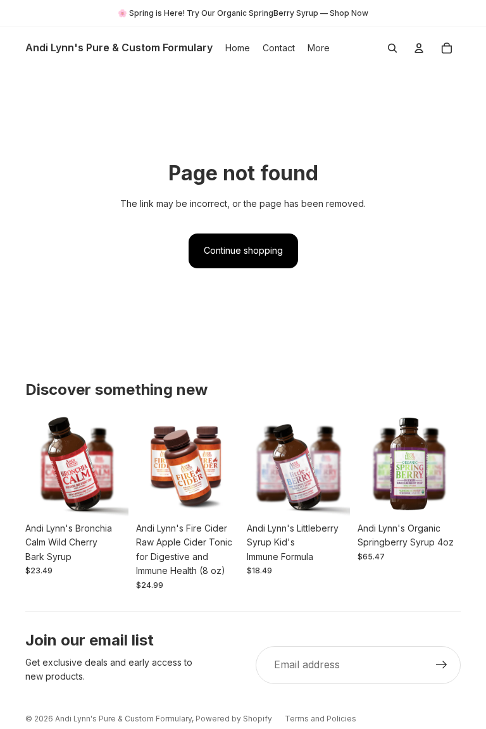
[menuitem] (318, 48)
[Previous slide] (35, 464)
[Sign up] (441, 665)
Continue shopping (243, 250)
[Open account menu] (419, 48)
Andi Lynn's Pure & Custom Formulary (123, 718)
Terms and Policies (320, 718)
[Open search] (392, 48)
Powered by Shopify (234, 718)
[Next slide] (118, 464)
